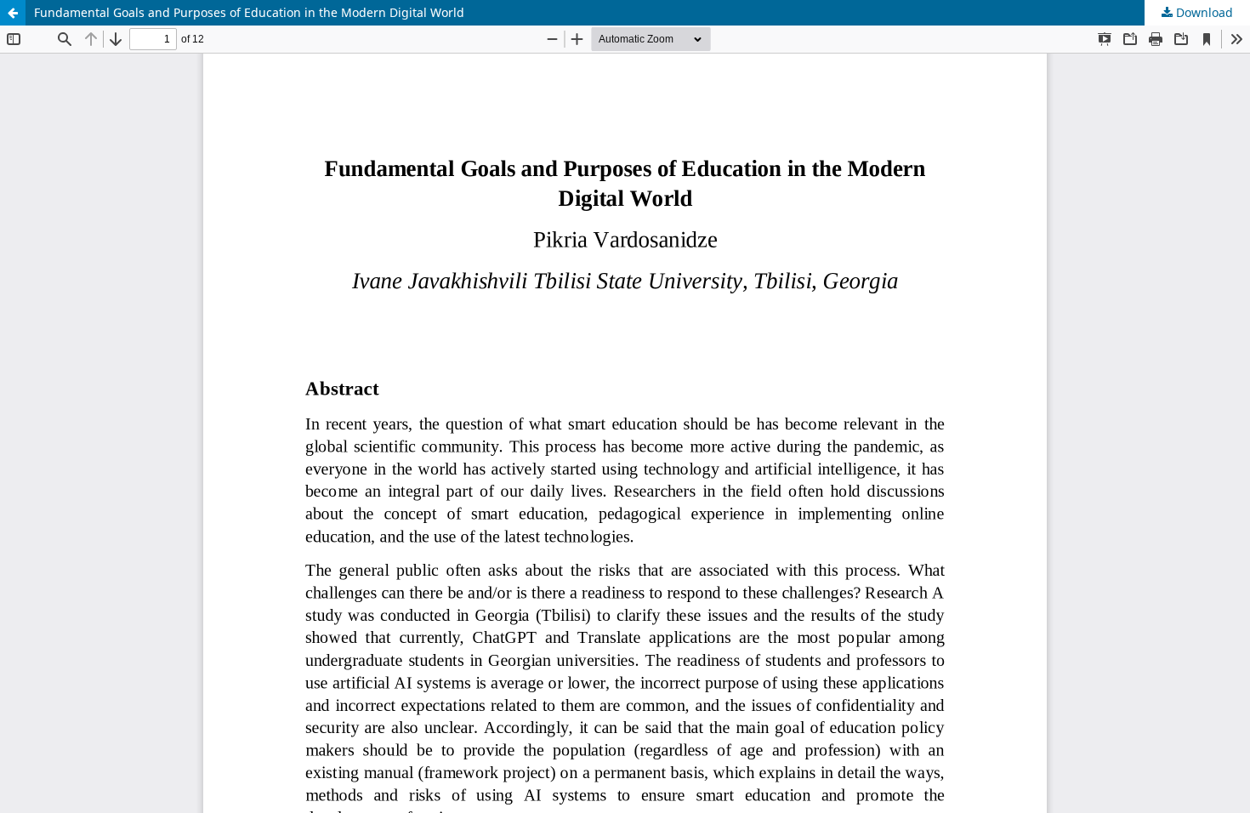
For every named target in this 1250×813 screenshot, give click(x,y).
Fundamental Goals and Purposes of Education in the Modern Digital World (249, 12)
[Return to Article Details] (13, 13)
